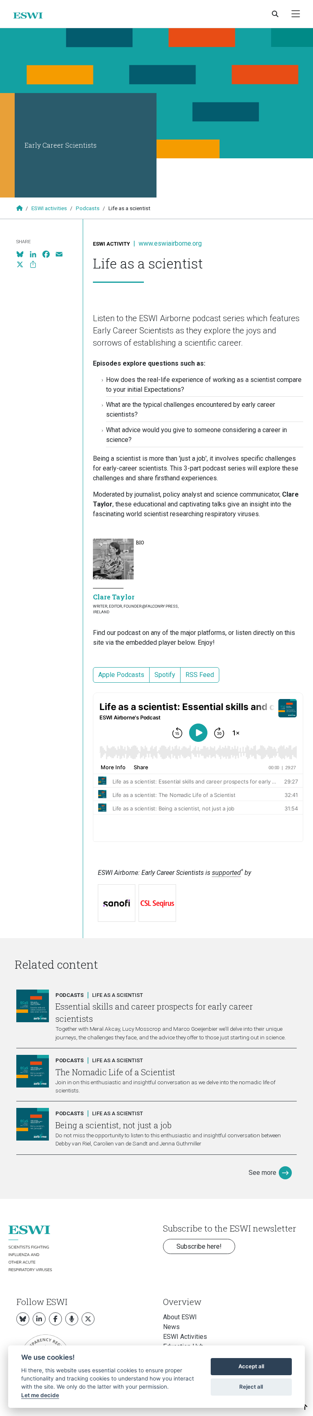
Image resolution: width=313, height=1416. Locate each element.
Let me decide (40, 1395)
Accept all (251, 1366)
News (171, 1327)
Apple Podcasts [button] (121, 675)
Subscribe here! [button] (199, 1246)
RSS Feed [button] (199, 675)
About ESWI (180, 1317)
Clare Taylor (113, 597)
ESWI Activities (185, 1337)
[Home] (31, 15)
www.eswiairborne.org (170, 243)
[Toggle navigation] (295, 14)
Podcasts (87, 208)
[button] (305, 1407)
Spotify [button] (164, 675)
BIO (140, 542)
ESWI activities (49, 208)
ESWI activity (111, 244)
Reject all (251, 1386)
